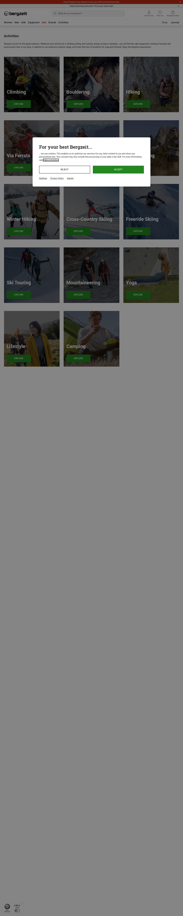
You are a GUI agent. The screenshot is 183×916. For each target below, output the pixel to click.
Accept (118, 169)
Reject (65, 169)
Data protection (51, 160)
